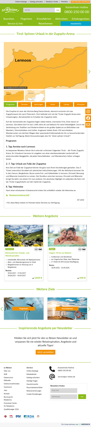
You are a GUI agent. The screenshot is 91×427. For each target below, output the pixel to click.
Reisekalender (31, 374)
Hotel (52, 104)
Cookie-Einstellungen (34, 394)
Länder (66, 104)
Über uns (7, 371)
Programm (10, 104)
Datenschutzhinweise (11, 384)
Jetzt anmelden (45, 352)
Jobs (5, 390)
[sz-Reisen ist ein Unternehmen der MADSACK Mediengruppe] (76, 424)
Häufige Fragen (32, 381)
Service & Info (15, 23)
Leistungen (38, 104)
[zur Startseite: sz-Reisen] (10, 10)
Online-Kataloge (21, 2)
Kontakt (6, 394)
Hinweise (80, 104)
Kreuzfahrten (44, 19)
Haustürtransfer (32, 384)
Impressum (8, 387)
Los (57, 10)
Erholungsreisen (80, 19)
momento (76, 23)
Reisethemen (46, 23)
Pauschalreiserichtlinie (34, 387)
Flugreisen (26, 19)
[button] (89, 72)
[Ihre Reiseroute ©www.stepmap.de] (45, 65)
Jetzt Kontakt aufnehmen (80, 2)
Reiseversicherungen (34, 391)
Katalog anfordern (36, 2)
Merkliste (64, 2)
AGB (5, 374)
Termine (24, 104)
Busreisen (8, 19)
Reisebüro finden (52, 2)
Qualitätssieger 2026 (11, 409)
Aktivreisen (61, 19)
